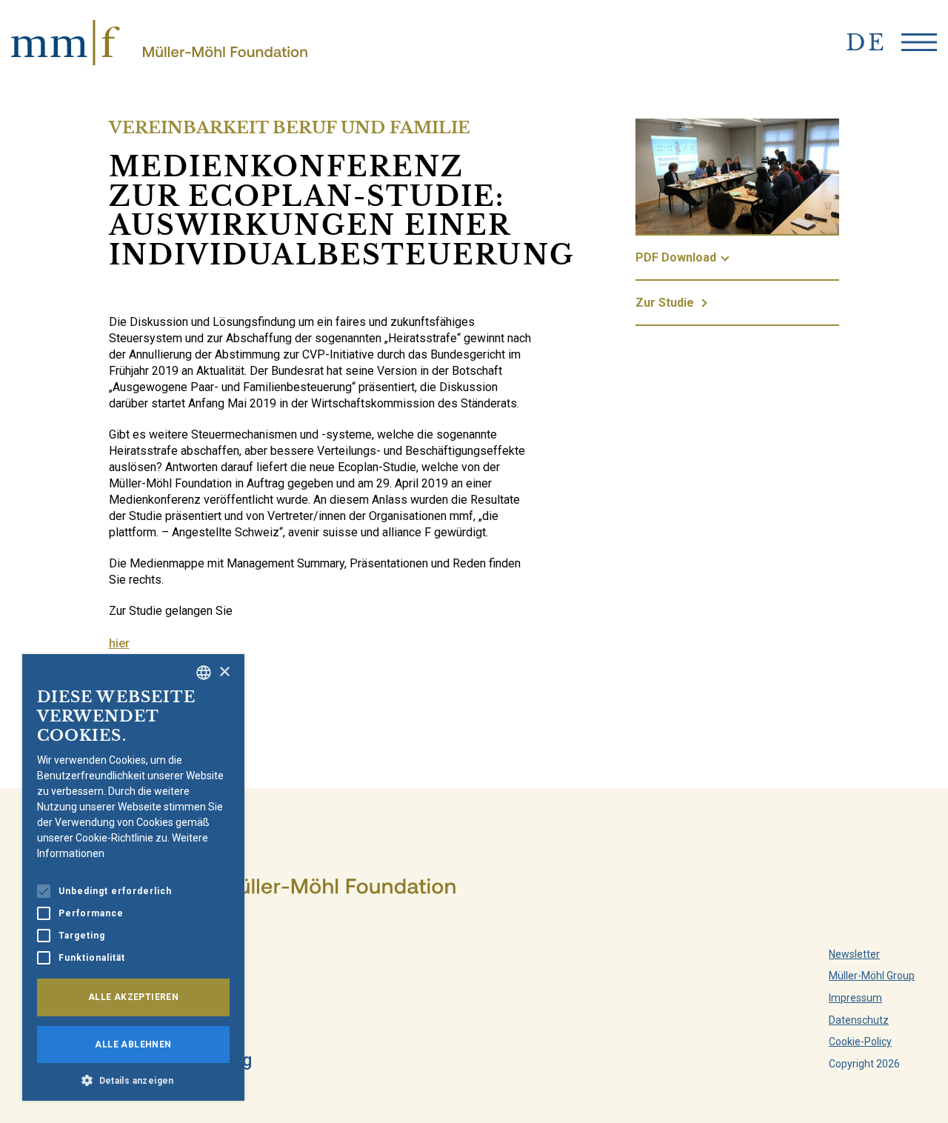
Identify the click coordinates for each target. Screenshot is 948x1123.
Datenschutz (859, 1020)
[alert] (133, 877)
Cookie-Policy (860, 1041)
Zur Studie (664, 303)
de (866, 42)
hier (119, 643)
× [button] (224, 672)
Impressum (855, 998)
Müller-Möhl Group (872, 976)
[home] (159, 42)
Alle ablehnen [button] (133, 1044)
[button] (133, 1079)
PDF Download (675, 257)
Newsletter (854, 954)
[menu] (919, 42)
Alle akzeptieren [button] (133, 997)
